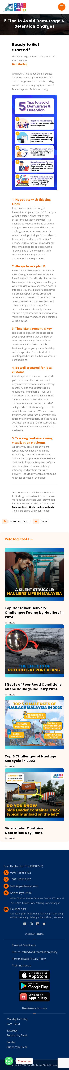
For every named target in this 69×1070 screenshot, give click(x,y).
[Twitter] (44, 924)
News (44, 521)
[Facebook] (25, 924)
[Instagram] (31, 924)
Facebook (18, 507)
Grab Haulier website (42, 507)
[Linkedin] (37, 924)
